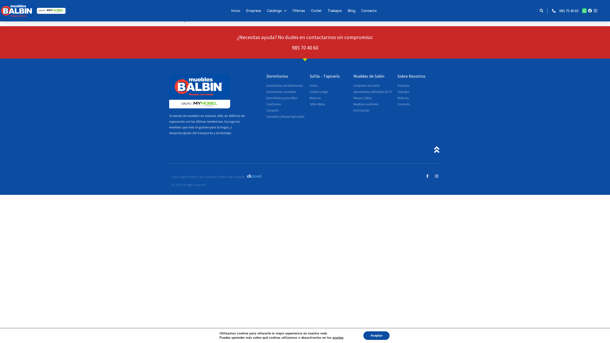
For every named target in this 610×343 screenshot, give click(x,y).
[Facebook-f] (427, 176)
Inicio (235, 11)
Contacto (369, 11)
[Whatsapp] (584, 10)
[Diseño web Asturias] (255, 177)
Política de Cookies (202, 177)
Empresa (253, 11)
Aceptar (376, 335)
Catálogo (274, 11)
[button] (541, 11)
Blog (351, 11)
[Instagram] (595, 10)
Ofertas (298, 11)
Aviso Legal (179, 177)
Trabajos (335, 11)
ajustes (337, 338)
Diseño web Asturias (230, 177)
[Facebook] (590, 10)
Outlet (316, 11)
